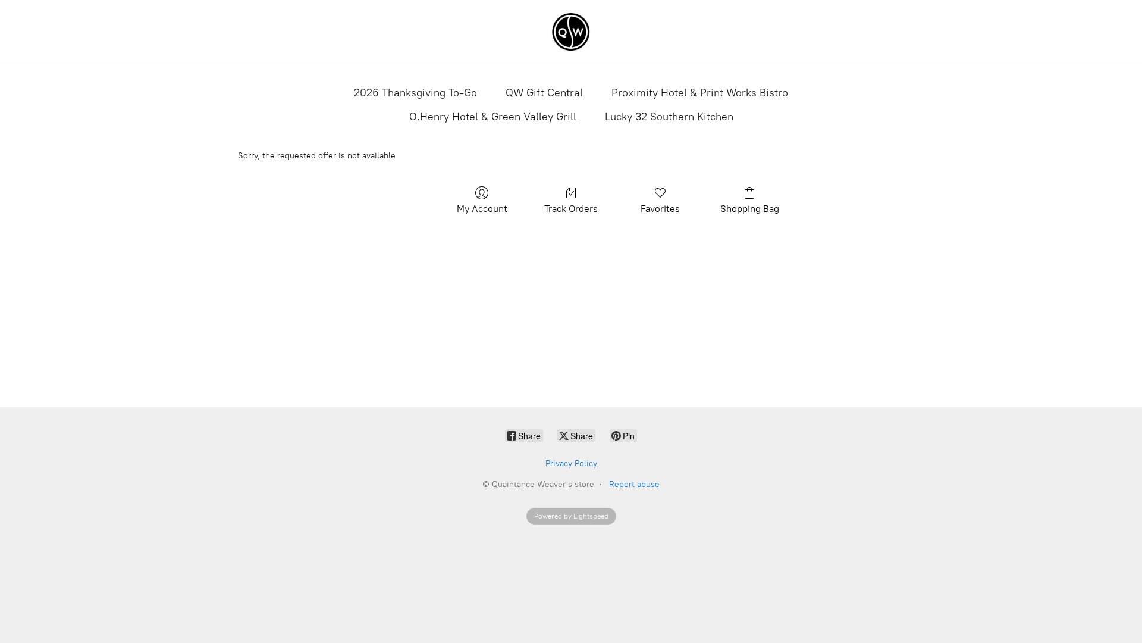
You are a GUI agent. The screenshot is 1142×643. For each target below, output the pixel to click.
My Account (482, 208)
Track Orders (571, 208)
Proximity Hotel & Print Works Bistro (699, 92)
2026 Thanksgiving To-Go (415, 92)
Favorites (660, 208)
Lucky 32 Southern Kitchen (669, 116)
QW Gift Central (544, 92)
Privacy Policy (571, 463)
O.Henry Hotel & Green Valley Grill (492, 116)
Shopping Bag (749, 208)
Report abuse (634, 484)
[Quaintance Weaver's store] (571, 32)
